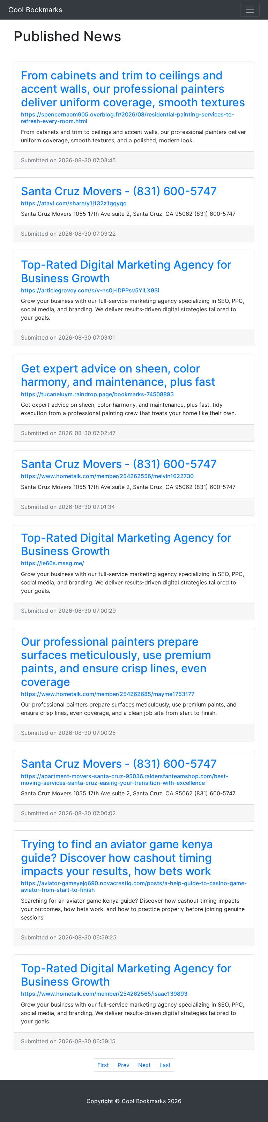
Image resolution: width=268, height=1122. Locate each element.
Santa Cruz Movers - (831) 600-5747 (119, 191)
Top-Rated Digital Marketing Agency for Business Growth (126, 271)
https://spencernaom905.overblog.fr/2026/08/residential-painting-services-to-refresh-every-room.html (127, 118)
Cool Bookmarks (35, 10)
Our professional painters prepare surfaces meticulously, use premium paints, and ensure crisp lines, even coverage (116, 662)
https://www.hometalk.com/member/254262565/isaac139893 (104, 993)
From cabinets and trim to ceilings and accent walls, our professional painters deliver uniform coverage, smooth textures (133, 89)
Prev (123, 1064)
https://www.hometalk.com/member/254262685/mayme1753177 (107, 693)
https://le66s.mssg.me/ (52, 563)
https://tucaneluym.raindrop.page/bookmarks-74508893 (97, 394)
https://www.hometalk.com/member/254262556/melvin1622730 (107, 476)
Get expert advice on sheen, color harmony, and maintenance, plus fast (118, 375)
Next (144, 1064)
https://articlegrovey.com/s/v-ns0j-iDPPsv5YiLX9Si (90, 290)
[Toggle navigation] (250, 10)
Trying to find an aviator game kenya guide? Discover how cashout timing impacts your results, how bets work (117, 857)
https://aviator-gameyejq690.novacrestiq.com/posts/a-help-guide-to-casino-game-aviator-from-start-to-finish (134, 886)
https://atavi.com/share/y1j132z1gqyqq (74, 203)
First (103, 1064)
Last (165, 1064)
